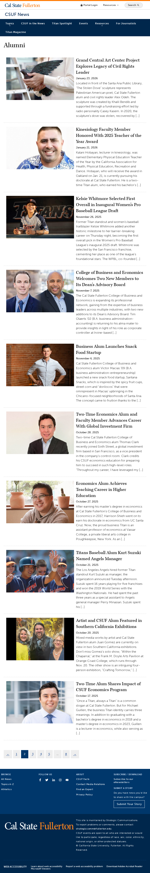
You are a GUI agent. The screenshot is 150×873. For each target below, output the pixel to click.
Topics (9, 23)
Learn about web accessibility (46, 866)
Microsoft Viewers (40, 868)
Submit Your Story (129, 804)
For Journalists (126, 23)
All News (6, 779)
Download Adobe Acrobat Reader (124, 866)
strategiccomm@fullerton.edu (94, 828)
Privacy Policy (84, 794)
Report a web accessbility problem (84, 866)
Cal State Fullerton (22, 5)
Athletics (6, 789)
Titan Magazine (15, 32)
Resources (111, 5)
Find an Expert (84, 789)
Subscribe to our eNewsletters (123, 781)
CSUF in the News (33, 23)
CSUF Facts (82, 779)
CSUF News (17, 14)
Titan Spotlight (62, 23)
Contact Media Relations (90, 784)
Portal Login (89, 5)
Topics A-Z (7, 784)
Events (83, 23)
